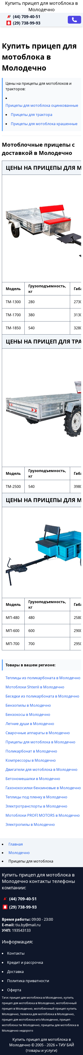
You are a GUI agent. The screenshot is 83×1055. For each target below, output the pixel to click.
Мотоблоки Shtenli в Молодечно (35, 687)
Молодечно (19, 852)
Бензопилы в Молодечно (28, 705)
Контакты (15, 953)
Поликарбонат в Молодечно (31, 751)
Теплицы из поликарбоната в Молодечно (43, 677)
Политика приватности (28, 980)
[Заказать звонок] (74, 20)
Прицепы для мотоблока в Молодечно (40, 742)
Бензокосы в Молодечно (28, 714)
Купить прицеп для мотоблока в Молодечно (41, 6)
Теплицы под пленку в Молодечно (36, 796)
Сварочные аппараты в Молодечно (38, 732)
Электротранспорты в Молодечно (36, 806)
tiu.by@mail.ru (28, 924)
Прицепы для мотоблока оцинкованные (42, 105)
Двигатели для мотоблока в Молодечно (41, 769)
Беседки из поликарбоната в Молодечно (42, 696)
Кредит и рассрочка (25, 962)
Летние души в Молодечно (30, 723)
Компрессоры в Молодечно (31, 760)
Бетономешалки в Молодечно (33, 778)
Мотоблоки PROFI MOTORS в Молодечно (43, 815)
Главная (16, 844)
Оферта (14, 989)
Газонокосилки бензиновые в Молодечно (43, 787)
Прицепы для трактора (31, 114)
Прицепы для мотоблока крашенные (44, 123)
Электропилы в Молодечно (30, 824)
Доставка (15, 971)
